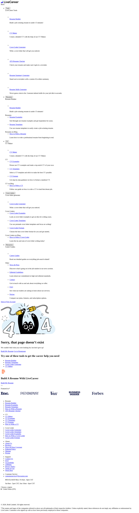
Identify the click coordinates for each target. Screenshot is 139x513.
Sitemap (8, 451)
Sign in (3, 302)
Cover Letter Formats (17, 228)
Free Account (10, 302)
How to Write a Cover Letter (19, 237)
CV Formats (14, 176)
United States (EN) (9, 489)
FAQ (11, 287)
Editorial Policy (10, 449)
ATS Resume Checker (17, 61)
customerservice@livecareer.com (16, 476)
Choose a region (6, 487)
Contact (12, 280)
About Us (8, 443)
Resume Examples (16, 117)
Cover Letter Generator (18, 47)
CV (7, 141)
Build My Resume (7, 351)
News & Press (14, 265)
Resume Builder (15, 19)
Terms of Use (9, 468)
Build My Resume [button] (7, 383)
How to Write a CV (16, 185)
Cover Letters (10, 193)
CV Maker (13, 33)
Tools (7, 8)
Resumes (9, 97)
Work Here (9, 470)
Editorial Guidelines (16, 272)
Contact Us (9, 459)
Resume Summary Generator (19, 75)
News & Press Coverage (13, 447)
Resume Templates (16, 124)
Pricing (12, 294)
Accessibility (9, 463)
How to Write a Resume (18, 134)
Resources (9, 245)
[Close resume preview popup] (2, 385)
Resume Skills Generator (18, 89)
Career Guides (14, 255)
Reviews (8, 445)
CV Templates (14, 169)
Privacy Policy (10, 466)
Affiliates (8, 465)
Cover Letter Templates (18, 220)
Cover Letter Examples (17, 213)
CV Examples (14, 161)
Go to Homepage (20, 351)
